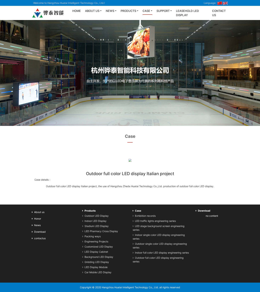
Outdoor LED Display (97, 215)
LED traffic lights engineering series (155, 220)
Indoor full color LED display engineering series (162, 252)
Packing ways (93, 236)
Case (146, 11)
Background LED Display (99, 256)
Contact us (219, 13)
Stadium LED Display (97, 226)
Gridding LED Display (97, 261)
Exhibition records (145, 215)
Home (76, 11)
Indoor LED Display (95, 220)
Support (163, 11)
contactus (40, 238)
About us (92, 11)
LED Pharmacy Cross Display (101, 231)
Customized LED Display (99, 246)
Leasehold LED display (187, 13)
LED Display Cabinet (96, 251)
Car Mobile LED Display (98, 272)
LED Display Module (96, 267)
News (110, 11)
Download (40, 231)
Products (128, 11)
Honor (37, 218)
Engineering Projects (96, 241)
